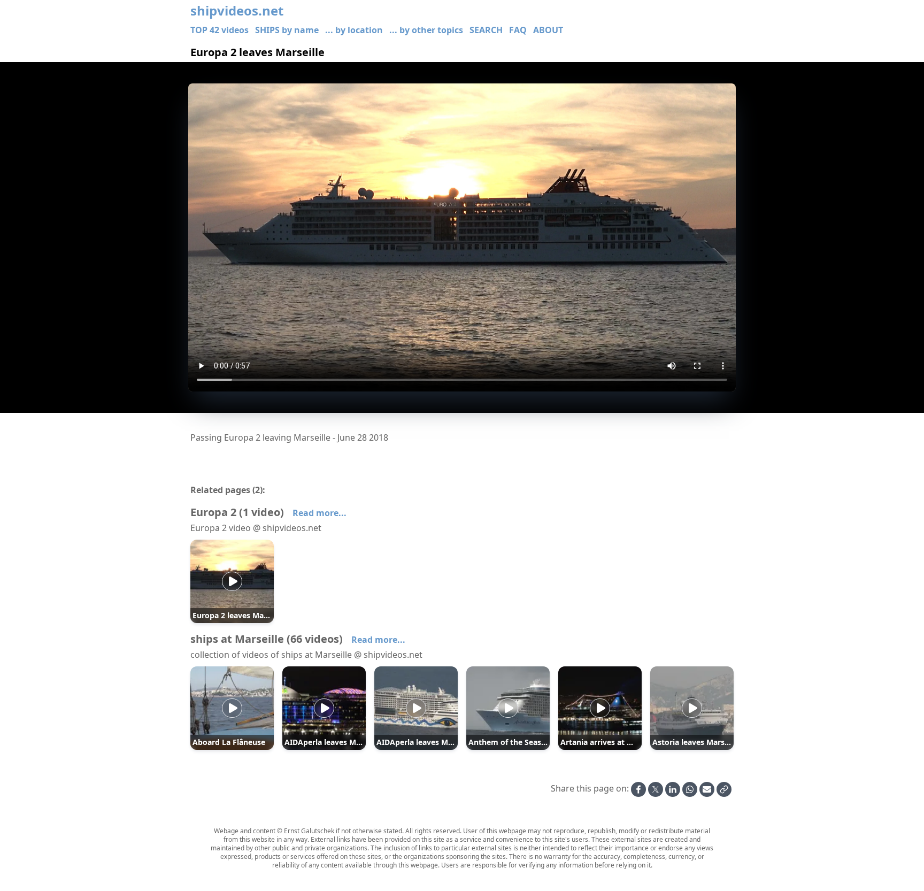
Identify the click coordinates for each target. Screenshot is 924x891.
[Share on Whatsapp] (689, 789)
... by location (354, 30)
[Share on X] (655, 789)
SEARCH (486, 30)
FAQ (518, 30)
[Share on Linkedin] (672, 789)
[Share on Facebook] (638, 789)
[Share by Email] (706, 789)
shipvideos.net (236, 10)
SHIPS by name (287, 30)
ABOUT (548, 30)
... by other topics (426, 30)
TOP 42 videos (219, 30)
